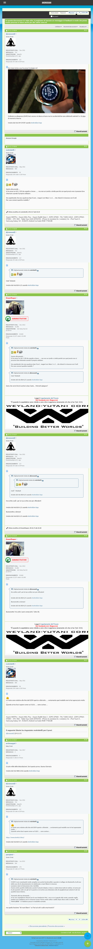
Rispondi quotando (82, 131)
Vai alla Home (76, 932)
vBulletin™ (46, 941)
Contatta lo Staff (66, 932)
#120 (85, 851)
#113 (85, 228)
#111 (85, 30)
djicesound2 (10, 734)
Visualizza (82, 26)
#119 (85, 780)
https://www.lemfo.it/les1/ (15, 838)
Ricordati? (55, 16)
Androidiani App (36, 123)
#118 (85, 740)
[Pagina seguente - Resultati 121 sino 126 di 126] (79, 12)
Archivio (84, 932)
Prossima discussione (55, 926)
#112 (85, 146)
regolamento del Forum (49, 398)
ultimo (84, 12)
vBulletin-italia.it (53, 945)
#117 (85, 660)
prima (72, 12)
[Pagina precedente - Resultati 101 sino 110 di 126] (76, 12)
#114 (85, 294)
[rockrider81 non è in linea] (11, 159)
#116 (85, 535)
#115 (85, 434)
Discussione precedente (38, 926)
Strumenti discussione (69, 26)
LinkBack (58, 26)
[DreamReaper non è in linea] (15, 307)
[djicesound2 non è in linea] (11, 42)
